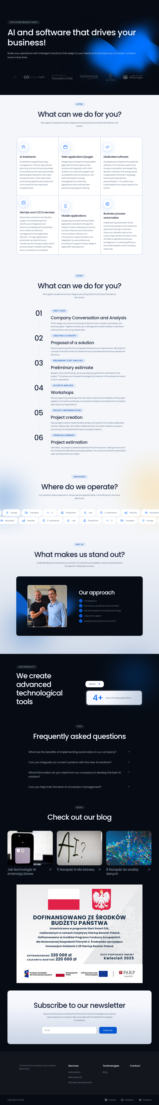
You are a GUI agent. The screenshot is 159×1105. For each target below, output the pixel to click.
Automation (74, 1072)
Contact (135, 1065)
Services (73, 1065)
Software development (80, 1082)
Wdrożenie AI (75, 1077)
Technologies (111, 1065)
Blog (105, 1072)
